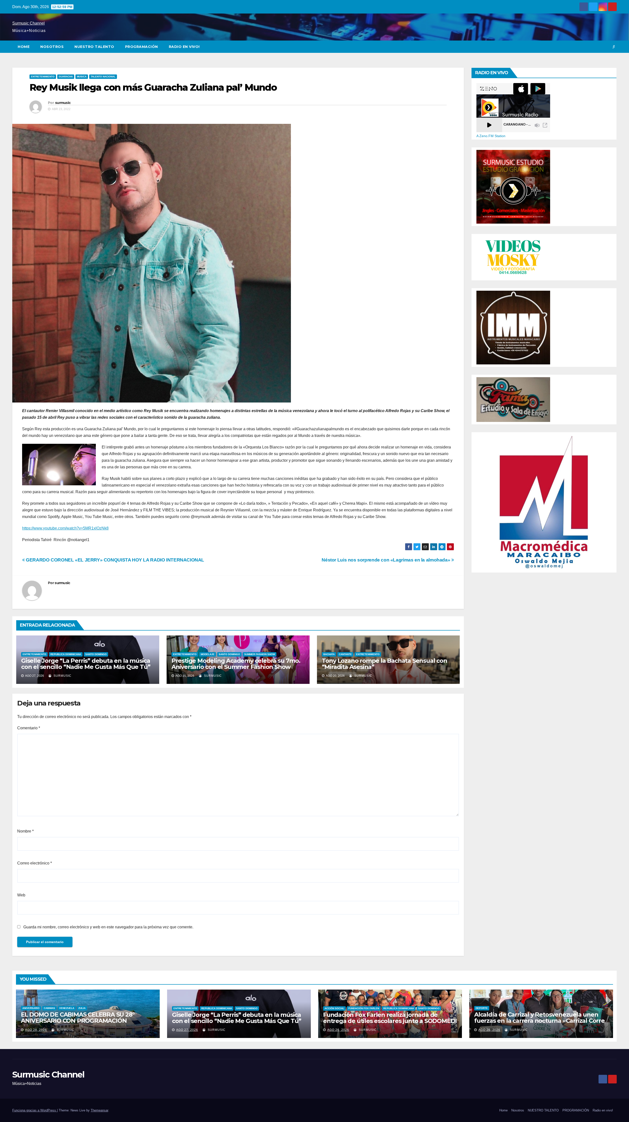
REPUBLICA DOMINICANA (65, 654)
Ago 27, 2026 (187, 1030)
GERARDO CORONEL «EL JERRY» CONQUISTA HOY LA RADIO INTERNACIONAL (114, 559)
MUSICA (81, 76)
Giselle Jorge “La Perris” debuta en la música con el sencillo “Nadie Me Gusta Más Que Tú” (85, 663)
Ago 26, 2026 (338, 1030)
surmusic (63, 103)
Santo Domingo (96, 654)
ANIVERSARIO (31, 1008)
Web (21, 895)
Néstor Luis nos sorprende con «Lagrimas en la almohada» (386, 559)
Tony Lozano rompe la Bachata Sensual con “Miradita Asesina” (384, 663)
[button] (614, 46)
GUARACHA (66, 76)
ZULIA (82, 1008)
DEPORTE (482, 1008)
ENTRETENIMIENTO (43, 76)
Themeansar (99, 1110)
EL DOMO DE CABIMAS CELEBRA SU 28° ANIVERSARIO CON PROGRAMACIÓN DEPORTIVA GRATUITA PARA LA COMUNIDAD (87, 1020)
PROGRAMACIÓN (141, 46)
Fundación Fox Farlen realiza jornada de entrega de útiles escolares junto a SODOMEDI (390, 1017)
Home (23, 46)
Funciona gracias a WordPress (34, 1110)
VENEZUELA (66, 1008)
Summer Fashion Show (259, 654)
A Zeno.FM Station (490, 136)
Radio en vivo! (184, 46)
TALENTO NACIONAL (103, 76)
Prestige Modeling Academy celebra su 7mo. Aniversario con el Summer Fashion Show (236, 663)
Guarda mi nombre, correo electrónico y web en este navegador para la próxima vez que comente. (108, 927)
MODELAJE (207, 654)
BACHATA (329, 654)
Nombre (25, 831)
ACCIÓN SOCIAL (334, 1008)
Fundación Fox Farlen (363, 1008)
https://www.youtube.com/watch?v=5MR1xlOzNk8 (65, 528)
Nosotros (52, 46)
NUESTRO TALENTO (94, 46)
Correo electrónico (34, 863)
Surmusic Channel (28, 23)
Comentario (28, 728)
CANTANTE (345, 654)
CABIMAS (49, 1008)
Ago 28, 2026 (36, 1030)
